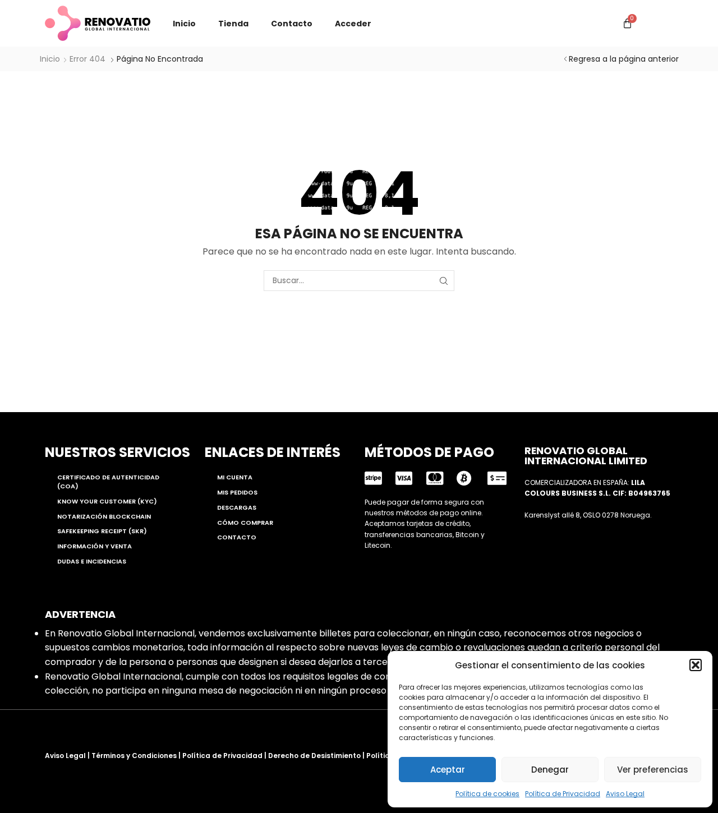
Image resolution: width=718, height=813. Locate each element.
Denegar (550, 769)
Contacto (291, 23)
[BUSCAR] (444, 280)
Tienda (233, 23)
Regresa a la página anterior (624, 58)
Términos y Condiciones (134, 755)
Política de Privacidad (562, 793)
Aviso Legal (625, 793)
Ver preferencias (652, 769)
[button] (695, 665)
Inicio (184, 23)
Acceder (353, 23)
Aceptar (447, 769)
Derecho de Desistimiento (314, 755)
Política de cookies (487, 793)
